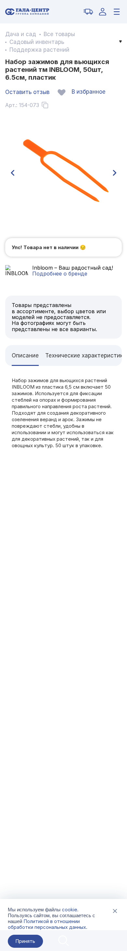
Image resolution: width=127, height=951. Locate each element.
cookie (69, 909)
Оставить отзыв (27, 92)
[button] (12, 173)
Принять (25, 941)
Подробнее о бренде (59, 273)
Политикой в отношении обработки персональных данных (47, 924)
